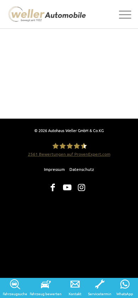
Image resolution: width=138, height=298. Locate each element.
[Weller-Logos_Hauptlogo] (48, 14)
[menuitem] (121, 14)
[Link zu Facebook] (52, 187)
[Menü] (121, 14)
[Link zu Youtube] (67, 187)
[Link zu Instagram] (81, 187)
